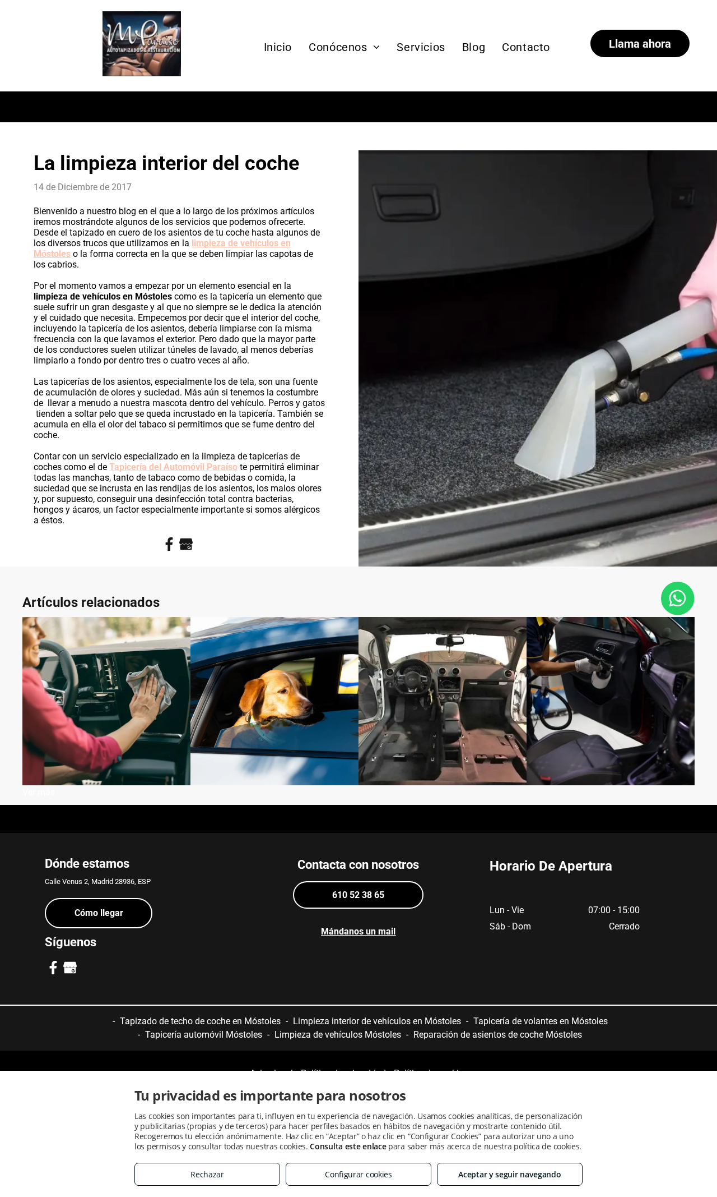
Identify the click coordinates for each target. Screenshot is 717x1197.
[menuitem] (278, 47)
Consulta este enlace (348, 1146)
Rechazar (207, 1174)
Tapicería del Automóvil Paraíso (173, 467)
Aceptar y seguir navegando (509, 1174)
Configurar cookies (358, 1174)
